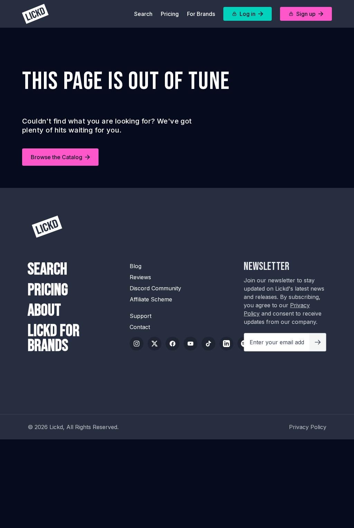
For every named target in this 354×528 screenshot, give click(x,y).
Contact (140, 327)
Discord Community (155, 288)
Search (143, 13)
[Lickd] (35, 14)
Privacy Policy (307, 427)
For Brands (201, 13)
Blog (135, 266)
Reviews (140, 277)
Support (140, 315)
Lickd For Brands (54, 338)
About (44, 310)
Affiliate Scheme (151, 299)
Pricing (170, 13)
